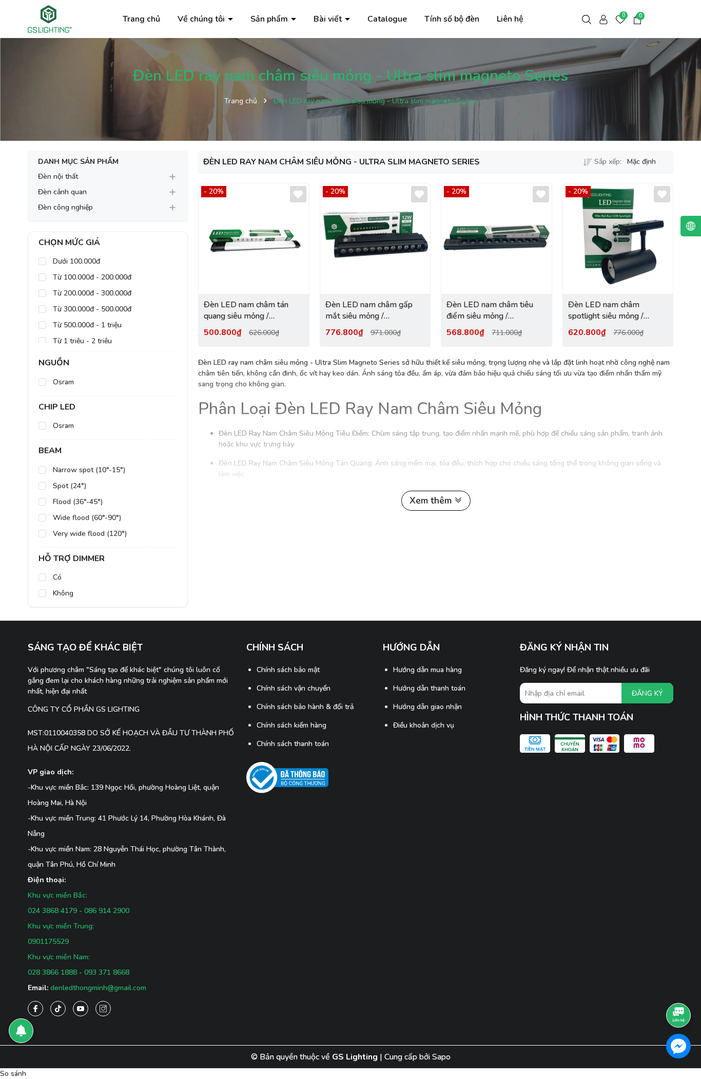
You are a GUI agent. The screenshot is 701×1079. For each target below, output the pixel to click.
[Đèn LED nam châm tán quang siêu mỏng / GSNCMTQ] (254, 238)
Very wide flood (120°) (89, 533)
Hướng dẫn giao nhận (427, 707)
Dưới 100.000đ (75, 261)
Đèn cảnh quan (62, 192)
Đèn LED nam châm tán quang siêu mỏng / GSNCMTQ (246, 310)
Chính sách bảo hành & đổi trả (305, 707)
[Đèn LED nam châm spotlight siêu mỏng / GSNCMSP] (618, 238)
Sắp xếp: (607, 161)
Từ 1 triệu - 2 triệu (81, 341)
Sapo (441, 1057)
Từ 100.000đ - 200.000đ (91, 277)
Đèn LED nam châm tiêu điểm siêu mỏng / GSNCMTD (489, 310)
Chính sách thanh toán (293, 744)
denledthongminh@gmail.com (98, 988)
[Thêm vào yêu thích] (298, 194)
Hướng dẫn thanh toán (429, 688)
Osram (62, 382)
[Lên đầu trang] (679, 986)
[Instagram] (103, 1008)
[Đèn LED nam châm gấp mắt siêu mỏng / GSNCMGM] (375, 238)
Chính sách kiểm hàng (291, 725)
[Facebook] (35, 1008)
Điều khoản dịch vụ (423, 725)
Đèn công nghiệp (65, 207)
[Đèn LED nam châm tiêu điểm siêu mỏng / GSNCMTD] (496, 238)
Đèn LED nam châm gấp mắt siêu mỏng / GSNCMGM (369, 310)
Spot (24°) (68, 486)
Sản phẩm (270, 19)
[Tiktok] (58, 1008)
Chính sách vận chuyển (293, 688)
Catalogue (387, 19)
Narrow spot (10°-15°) (88, 470)
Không (62, 593)
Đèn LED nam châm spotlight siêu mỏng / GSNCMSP (606, 310)
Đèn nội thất (58, 176)
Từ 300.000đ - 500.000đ (91, 309)
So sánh (13, 1073)
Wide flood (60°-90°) (86, 518)
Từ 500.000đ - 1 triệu (86, 325)
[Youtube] (80, 1008)
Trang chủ (141, 19)
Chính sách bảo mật (288, 670)
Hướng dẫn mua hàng (427, 670)
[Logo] (50, 18)
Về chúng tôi (202, 19)
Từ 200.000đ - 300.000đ (91, 293)
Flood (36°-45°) (77, 502)
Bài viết (329, 19)
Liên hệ (510, 19)
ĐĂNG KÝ (647, 693)
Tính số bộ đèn (451, 19)
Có (56, 577)
